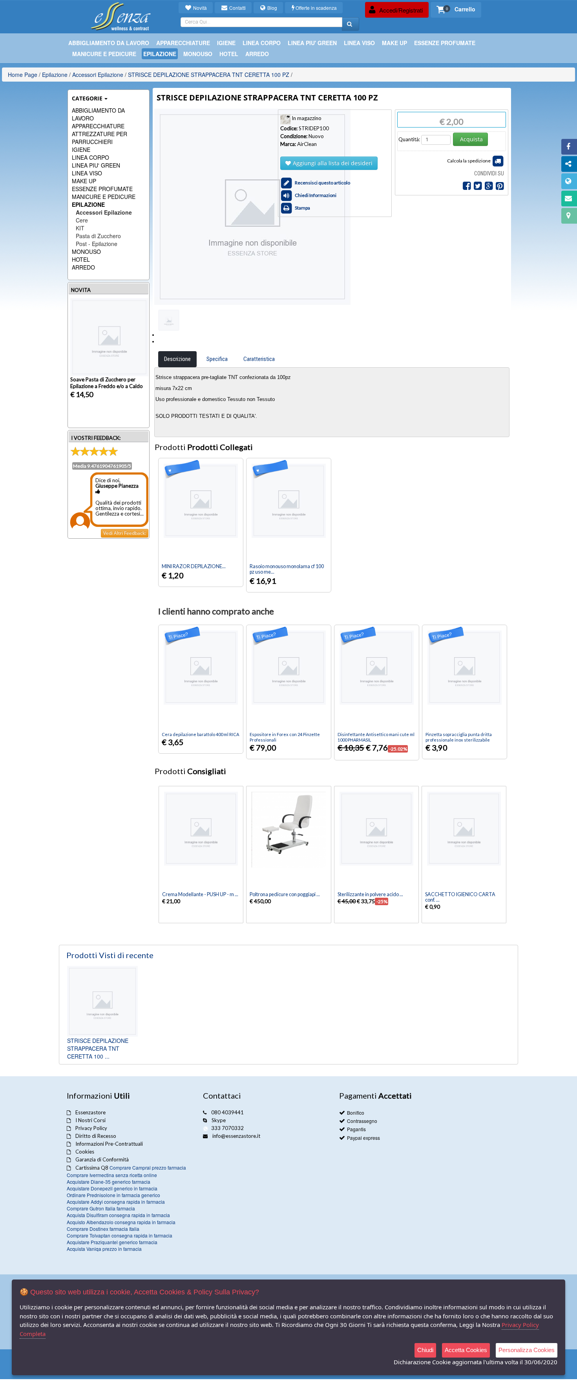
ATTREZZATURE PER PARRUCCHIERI (99, 138)
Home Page (22, 74)
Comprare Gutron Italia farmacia (101, 1208)
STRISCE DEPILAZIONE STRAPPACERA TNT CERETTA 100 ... (97, 1048)
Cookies (84, 1151)
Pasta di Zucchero (98, 236)
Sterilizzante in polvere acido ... (370, 894)
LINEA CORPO (90, 157)
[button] (456, 10)
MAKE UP (84, 181)
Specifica (217, 359)
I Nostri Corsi (90, 1120)
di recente (109, 955)
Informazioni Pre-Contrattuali (109, 1144)
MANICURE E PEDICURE (103, 196)
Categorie (87, 98)
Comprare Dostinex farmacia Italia (103, 1228)
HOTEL (81, 259)
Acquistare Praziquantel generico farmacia (112, 1242)
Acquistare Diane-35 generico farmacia (108, 1181)
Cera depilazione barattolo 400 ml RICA (200, 734)
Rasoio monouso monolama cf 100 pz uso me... (287, 569)
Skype (219, 1120)
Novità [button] (199, 7)
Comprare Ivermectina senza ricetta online (112, 1175)
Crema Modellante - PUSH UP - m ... (200, 894)
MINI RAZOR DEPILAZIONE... (194, 566)
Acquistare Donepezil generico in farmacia (112, 1188)
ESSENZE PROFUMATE (102, 189)
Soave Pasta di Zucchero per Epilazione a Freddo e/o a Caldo (106, 382)
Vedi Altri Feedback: (124, 533)
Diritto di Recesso (95, 1136)
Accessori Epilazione (97, 74)
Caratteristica (259, 359)
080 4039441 (227, 1112)
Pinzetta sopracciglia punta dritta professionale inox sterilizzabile (458, 737)
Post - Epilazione (96, 244)
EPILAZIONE (88, 204)
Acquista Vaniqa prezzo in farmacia (104, 1248)
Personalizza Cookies (526, 1350)
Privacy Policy (91, 1128)
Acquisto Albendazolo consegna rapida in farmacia (121, 1222)
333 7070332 (227, 1128)
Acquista (471, 139)
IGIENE (81, 149)
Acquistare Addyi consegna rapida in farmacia (116, 1201)
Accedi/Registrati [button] (400, 10)
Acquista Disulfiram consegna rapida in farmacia (118, 1215)
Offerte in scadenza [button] (316, 7)
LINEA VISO (87, 173)
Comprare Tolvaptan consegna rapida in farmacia (119, 1235)
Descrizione (177, 359)
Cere (82, 220)
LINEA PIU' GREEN (96, 165)
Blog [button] (271, 7)
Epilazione (55, 74)
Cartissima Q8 (91, 1168)
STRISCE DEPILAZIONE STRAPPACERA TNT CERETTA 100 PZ (208, 74)
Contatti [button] (237, 7)
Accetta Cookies (466, 1350)
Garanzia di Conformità (102, 1159)
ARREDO (83, 267)
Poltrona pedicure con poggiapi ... (285, 894)
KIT (80, 228)
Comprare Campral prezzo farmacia (148, 1167)
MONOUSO (86, 251)
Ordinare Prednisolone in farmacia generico (113, 1195)
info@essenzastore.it (236, 1136)
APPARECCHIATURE (98, 126)
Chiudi (425, 1350)
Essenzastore (90, 1112)
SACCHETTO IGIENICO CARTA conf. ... (460, 897)
